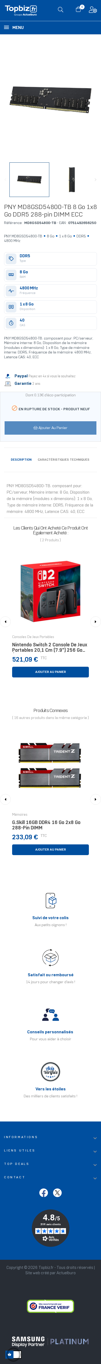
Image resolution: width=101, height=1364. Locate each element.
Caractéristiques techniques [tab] (63, 459)
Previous (5, 179)
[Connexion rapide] (93, 11)
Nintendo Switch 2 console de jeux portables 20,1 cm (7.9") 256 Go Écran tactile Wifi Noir (49, 649)
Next (95, 179)
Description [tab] (21, 459)
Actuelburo (66, 1273)
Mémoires (19, 815)
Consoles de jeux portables (33, 637)
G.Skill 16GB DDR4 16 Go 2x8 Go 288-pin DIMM (46, 825)
